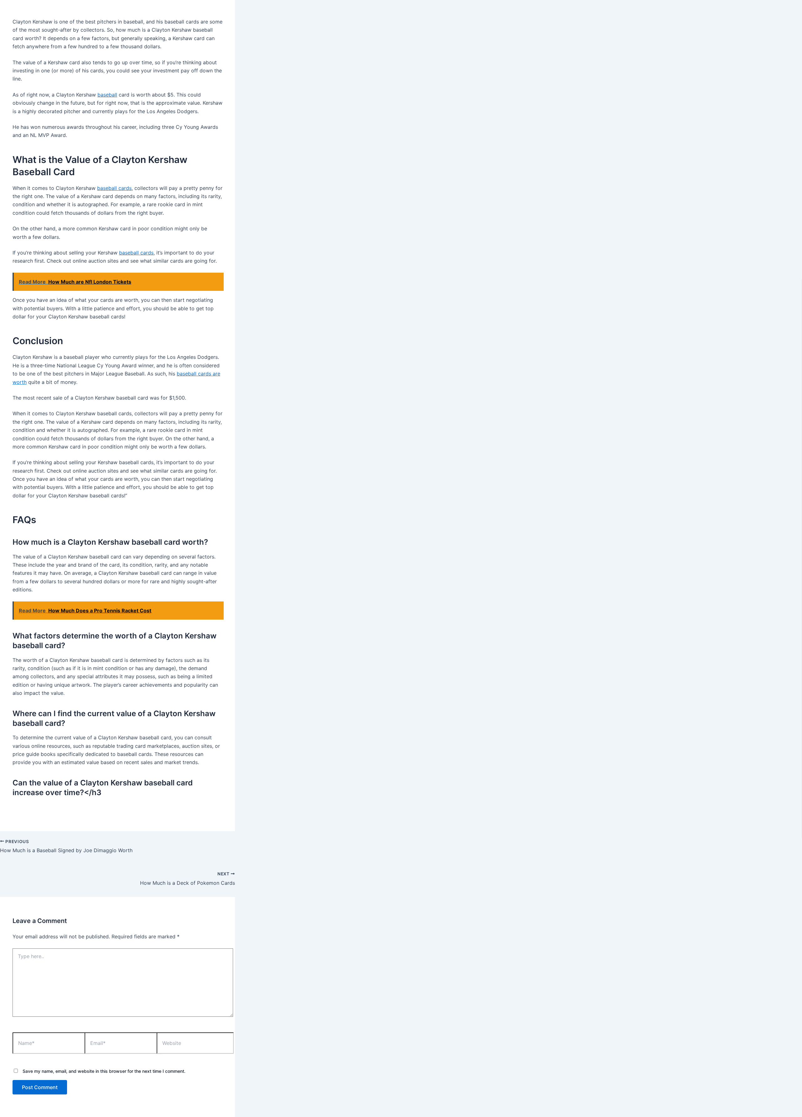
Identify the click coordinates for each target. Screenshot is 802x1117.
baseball (107, 95)
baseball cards (114, 188)
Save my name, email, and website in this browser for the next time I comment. (104, 1071)
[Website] (195, 1044)
